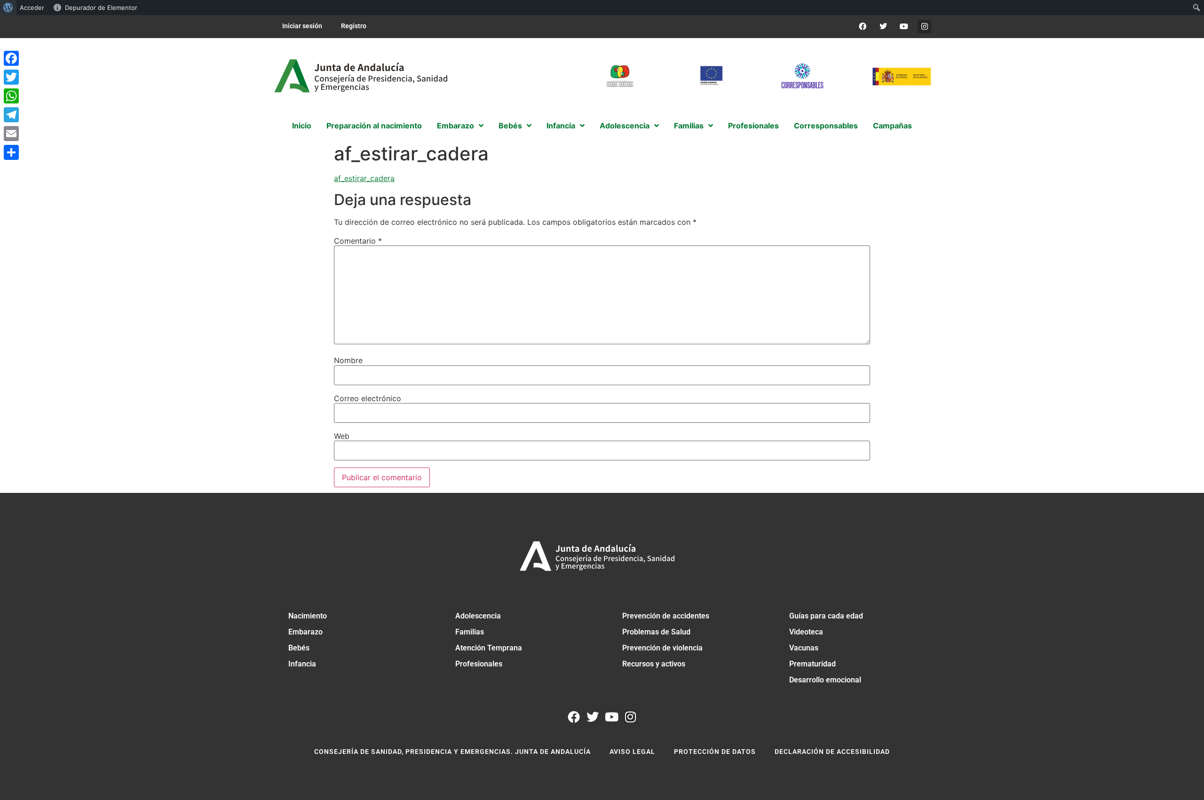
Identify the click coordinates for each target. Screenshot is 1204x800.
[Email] (11, 133)
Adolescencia (478, 615)
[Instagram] (924, 26)
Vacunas (803, 647)
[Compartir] (11, 152)
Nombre (348, 360)
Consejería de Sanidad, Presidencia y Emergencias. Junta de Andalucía (452, 751)
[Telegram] (11, 114)
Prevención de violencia (662, 647)
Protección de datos (715, 751)
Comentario (358, 241)
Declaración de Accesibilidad (832, 751)
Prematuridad (812, 663)
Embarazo (305, 631)
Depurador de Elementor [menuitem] (101, 7)
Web (341, 436)
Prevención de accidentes (665, 615)
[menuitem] (8, 7)
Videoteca (806, 631)
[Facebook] (863, 26)
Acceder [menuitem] (32, 7)
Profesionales (478, 663)
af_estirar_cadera (364, 178)
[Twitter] (883, 26)
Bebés (298, 647)
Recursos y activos (653, 663)
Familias (469, 631)
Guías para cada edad (826, 615)
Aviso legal (632, 751)
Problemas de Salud (656, 631)
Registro (353, 26)
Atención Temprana (488, 647)
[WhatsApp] (11, 96)
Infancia (302, 663)
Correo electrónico (367, 398)
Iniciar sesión (302, 26)
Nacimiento (307, 615)
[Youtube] (904, 26)
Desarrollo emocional (825, 679)
